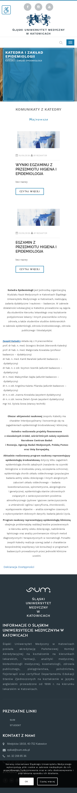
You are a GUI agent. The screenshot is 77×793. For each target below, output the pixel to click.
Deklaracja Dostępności (19, 567)
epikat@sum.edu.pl (18, 749)
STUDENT (15, 725)
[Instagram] (38, 7)
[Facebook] (27, 7)
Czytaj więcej (30, 191)
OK (26, 781)
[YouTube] (49, 7)
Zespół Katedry (12, 341)
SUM (12, 720)
